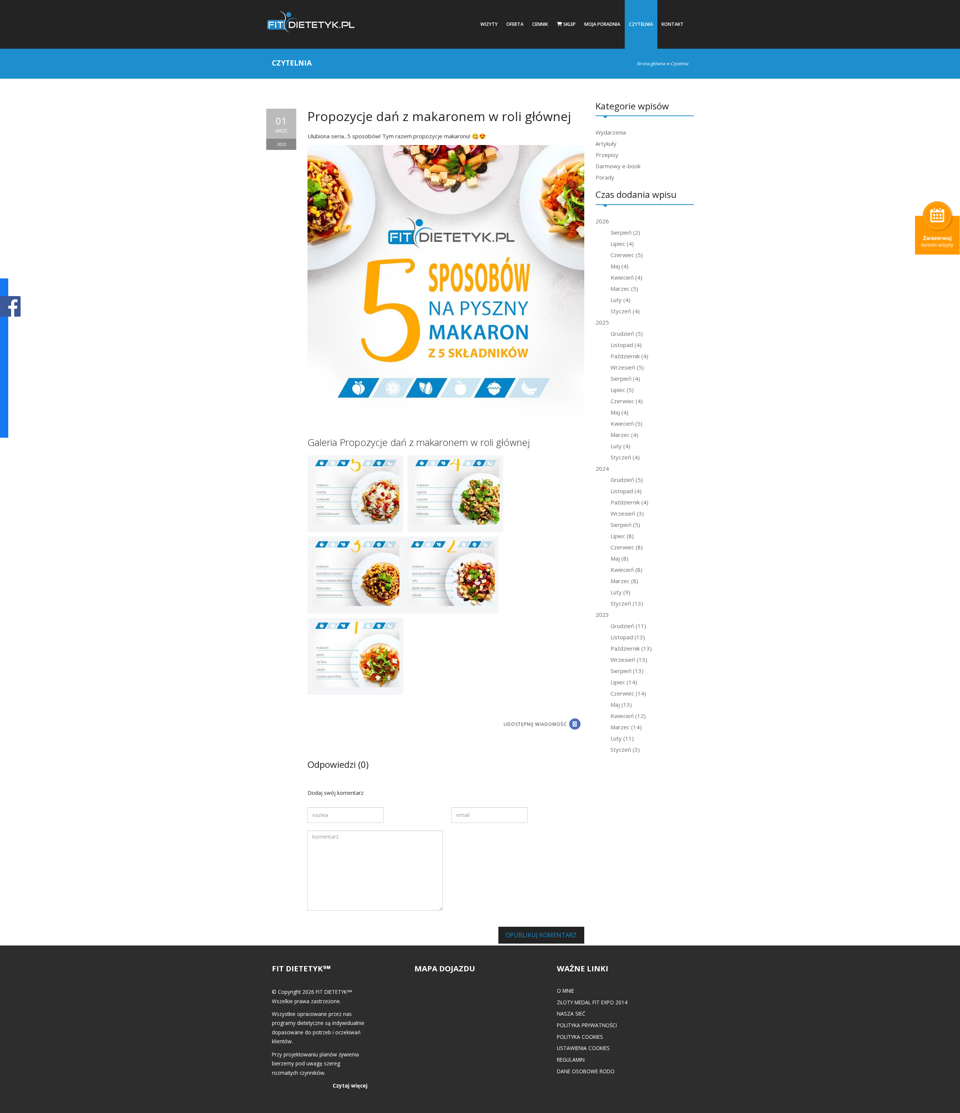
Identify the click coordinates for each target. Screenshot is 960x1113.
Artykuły (606, 143)
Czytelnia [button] (641, 24)
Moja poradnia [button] (602, 24)
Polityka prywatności (587, 1025)
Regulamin (571, 1059)
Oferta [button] (515, 24)
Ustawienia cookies (583, 1048)
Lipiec (622, 243)
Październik (629, 356)
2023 (602, 614)
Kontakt (673, 24)
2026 (602, 221)
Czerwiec (626, 255)
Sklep (569, 24)
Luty (620, 300)
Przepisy (607, 155)
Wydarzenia (611, 132)
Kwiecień (626, 277)
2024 (602, 468)
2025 (602, 322)
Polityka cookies (580, 1036)
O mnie (565, 990)
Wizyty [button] (489, 24)
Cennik (540, 24)
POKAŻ (10, 306)
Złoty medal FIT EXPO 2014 (592, 1002)
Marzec (624, 288)
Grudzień (626, 333)
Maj (619, 266)
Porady (605, 177)
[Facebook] (574, 724)
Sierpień (625, 232)
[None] (355, 493)
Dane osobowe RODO (586, 1071)
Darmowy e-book (618, 166)
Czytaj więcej (350, 1085)
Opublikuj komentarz (541, 935)
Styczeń (625, 311)
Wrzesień (627, 367)
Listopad (626, 345)
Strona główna (650, 63)
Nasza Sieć (571, 1013)
